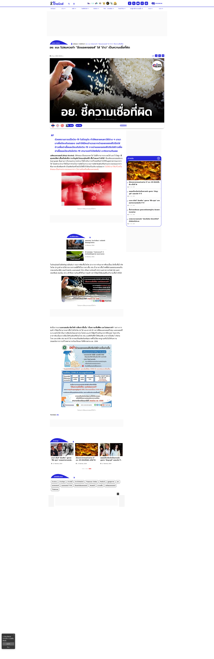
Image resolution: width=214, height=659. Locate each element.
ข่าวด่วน (54, 482)
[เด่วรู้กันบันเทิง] (96, 3)
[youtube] (138, 3)
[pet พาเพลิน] (100, 3)
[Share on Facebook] (156, 55)
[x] (134, 3)
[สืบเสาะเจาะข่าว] (89, 3)
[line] (146, 3)
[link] (86, 244)
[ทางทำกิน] (104, 3)
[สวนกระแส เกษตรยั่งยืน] (111, 3)
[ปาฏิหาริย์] (107, 3)
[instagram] (142, 3)
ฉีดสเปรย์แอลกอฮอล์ (81, 486)
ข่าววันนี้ (70, 482)
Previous (119, 440)
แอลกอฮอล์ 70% (67, 486)
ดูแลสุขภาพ (110, 482)
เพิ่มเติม (4, 640)
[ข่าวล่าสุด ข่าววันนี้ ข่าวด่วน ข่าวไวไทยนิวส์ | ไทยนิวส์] (57, 3)
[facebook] (129, 3)
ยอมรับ (8, 644)
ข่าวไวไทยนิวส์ (79, 482)
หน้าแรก (75, 44)
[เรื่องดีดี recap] (92, 3)
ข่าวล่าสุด (62, 482)
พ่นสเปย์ (92, 486)
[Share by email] (163, 55)
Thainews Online (91, 482)
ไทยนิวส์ (102, 482)
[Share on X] (159, 55)
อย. (58, 415)
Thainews (55, 489)
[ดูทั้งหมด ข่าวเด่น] (158, 158)
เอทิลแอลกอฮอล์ (110, 486)
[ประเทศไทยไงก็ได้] (115, 3)
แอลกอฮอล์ (55, 486)
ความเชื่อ (100, 486)
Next (122, 440)
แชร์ (153, 56)
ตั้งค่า (8, 647)
